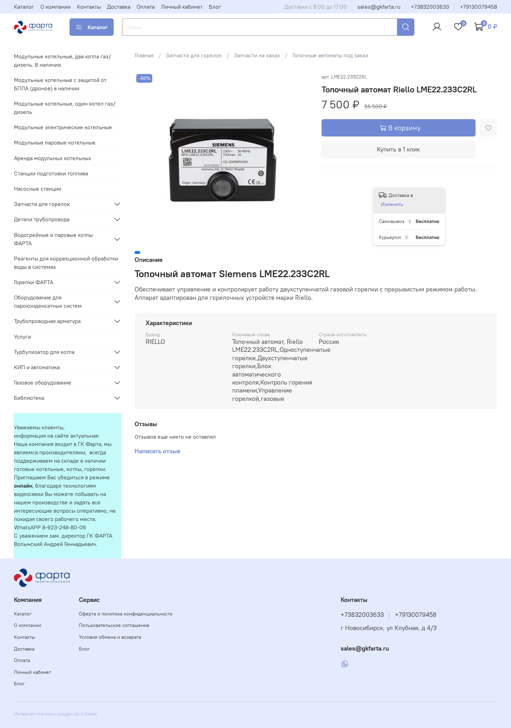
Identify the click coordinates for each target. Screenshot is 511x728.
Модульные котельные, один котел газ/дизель (64, 107)
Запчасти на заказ (257, 55)
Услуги (22, 336)
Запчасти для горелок (194, 55)
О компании (55, 6)
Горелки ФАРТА (33, 282)
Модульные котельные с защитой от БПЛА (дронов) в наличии (60, 84)
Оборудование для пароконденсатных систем (48, 301)
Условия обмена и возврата (110, 637)
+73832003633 (430, 6)
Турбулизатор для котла (44, 351)
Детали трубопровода (42, 219)
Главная (144, 55)
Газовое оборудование (42, 382)
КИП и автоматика (37, 367)
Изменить (392, 204)
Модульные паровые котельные (55, 142)
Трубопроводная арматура (47, 320)
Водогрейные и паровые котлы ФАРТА (53, 239)
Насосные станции (37, 188)
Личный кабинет (182, 6)
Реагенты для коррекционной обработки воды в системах (66, 262)
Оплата (146, 6)
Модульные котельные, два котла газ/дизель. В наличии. (62, 60)
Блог (215, 6)
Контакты (89, 6)
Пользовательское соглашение (114, 625)
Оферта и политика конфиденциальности (125, 614)
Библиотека (29, 397)
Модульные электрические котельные (63, 127)
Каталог (24, 6)
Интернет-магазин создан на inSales (55, 714)
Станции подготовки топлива (51, 173)
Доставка (118, 6)
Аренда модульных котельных (52, 158)
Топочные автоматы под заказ (330, 55)
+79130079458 (478, 6)
